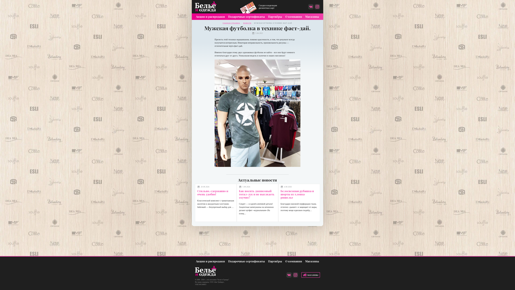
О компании (293, 16)
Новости (247, 23)
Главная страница (231, 23)
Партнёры (275, 16)
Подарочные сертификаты (246, 16)
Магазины (312, 16)
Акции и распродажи (210, 16)
